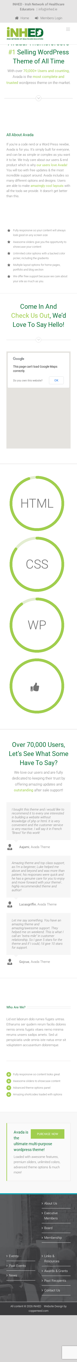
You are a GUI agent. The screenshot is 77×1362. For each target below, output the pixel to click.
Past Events (17, 1266)
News (13, 1275)
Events (14, 1256)
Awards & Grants (56, 1271)
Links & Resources (51, 1258)
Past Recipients (55, 1281)
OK (56, 380)
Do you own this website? (28, 380)
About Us (50, 1203)
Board (48, 1228)
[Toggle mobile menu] (68, 29)
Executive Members (51, 1215)
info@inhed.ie (47, 9)
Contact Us (52, 1290)
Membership (53, 1238)
